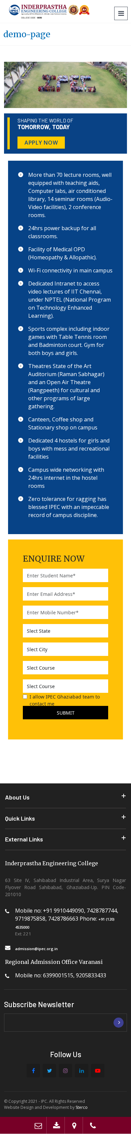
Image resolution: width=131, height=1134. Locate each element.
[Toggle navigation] (121, 13)
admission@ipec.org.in (36, 948)
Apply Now (41, 142)
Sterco (82, 1107)
